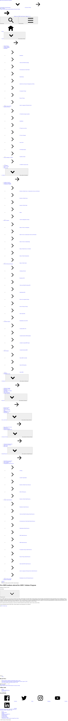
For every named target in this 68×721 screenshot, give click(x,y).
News (3, 676)
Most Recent (2, 683)
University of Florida (28, 7)
